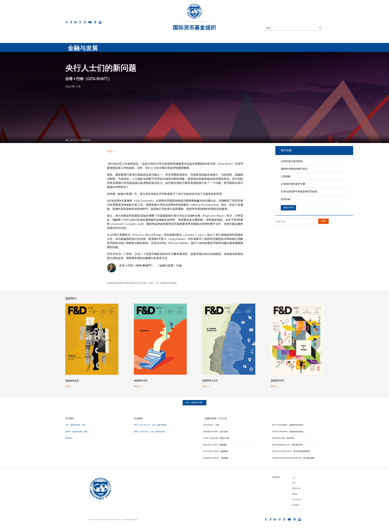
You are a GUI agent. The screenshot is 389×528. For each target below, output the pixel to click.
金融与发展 (288, 207)
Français (296, 488)
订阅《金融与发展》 (194, 402)
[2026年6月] (91, 339)
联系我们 (69, 438)
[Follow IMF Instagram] (80, 22)
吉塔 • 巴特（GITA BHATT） (88, 79)
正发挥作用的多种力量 (293, 184)
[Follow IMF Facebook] (71, 22)
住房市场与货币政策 (292, 161)
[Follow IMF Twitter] (66, 22)
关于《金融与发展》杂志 (75, 425)
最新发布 (276, 477)
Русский (296, 499)
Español (296, 505)
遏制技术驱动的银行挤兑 (294, 169)
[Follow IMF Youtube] (89, 22)
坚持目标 (286, 199)
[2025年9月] (297, 339)
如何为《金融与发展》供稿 (76, 431)
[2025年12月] (228, 339)
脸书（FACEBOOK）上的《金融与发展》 (151, 425)
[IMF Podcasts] (95, 22)
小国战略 (286, 176)
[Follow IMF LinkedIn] (75, 22)
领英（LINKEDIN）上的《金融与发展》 (150, 431)
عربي (293, 477)
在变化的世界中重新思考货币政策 (299, 191)
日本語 (294, 494)
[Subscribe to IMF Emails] (100, 22)
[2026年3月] (160, 339)
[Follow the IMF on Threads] (85, 22)
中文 (109, 151)
